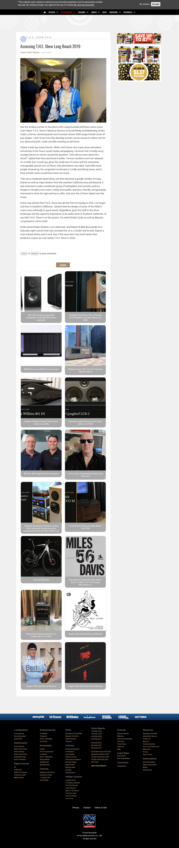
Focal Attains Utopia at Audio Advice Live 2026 (85, 527)
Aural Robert (70, 754)
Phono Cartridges (46, 739)
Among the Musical (72, 749)
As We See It (70, 752)
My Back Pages (71, 762)
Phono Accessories (46, 752)
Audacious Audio (46, 775)
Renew (145, 767)
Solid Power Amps (20, 754)
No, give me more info (84, 5)
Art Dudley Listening (73, 783)
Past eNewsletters (123, 758)
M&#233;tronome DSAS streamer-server (41, 369)
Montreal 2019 (96, 748)
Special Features (123, 733)
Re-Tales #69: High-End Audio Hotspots (41, 474)
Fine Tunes (69, 798)
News (104, 12)
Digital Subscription (150, 765)
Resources (128, 12)
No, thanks (144, 4)
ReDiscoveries (70, 767)
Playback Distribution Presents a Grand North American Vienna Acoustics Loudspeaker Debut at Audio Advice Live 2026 (41, 530)
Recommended (66, 12)
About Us (146, 741)
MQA (119, 749)
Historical (120, 747)
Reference (120, 736)
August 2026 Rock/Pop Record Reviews (85, 686)
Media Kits (146, 749)
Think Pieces (121, 744)
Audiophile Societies (150, 733)
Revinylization (70, 773)
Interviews (120, 741)
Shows (94, 12)
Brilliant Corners (71, 757)
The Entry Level (71, 793)
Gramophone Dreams (73, 759)
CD (15, 767)
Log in (24, 253)
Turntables (43, 733)
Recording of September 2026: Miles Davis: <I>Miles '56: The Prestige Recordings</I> (85, 582)
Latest (63, 265)
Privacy (145, 752)
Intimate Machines (41, 580)
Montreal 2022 (96, 745)
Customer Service (149, 744)
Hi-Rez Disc (18, 770)
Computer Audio (20, 775)
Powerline (43, 754)
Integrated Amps (20, 757)
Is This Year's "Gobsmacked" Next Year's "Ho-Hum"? (85, 475)
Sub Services (147, 770)
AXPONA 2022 (96, 736)
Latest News (123, 753)
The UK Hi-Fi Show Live (151, 747)
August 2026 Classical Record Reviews (85, 634)
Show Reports (98, 728)
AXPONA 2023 (96, 734)
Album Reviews (71, 739)
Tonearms (43, 736)
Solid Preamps (19, 752)
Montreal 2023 (96, 743)
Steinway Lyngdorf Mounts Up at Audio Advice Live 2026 (85, 422)
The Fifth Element (72, 785)
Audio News (121, 756)
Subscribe (113, 12)
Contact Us (147, 739)
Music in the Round (72, 791)
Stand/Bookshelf (20, 736)
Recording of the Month (74, 733)
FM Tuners (43, 741)
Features (69, 741)
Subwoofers (18, 739)
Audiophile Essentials (124, 739)
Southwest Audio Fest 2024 (101, 752)
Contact (86, 807)
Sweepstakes (121, 766)
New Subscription (149, 762)
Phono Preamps (20, 759)
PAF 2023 (94, 762)
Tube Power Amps (20, 749)
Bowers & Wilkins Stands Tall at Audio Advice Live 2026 (41, 422)
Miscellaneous (45, 765)
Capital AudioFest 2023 (99, 759)
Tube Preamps (19, 746)
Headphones (44, 762)
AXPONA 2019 (96, 739)
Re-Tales (68, 770)
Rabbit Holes (70, 765)
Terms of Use (147, 754)
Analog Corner (71, 780)
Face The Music (71, 796)
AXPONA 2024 (96, 731)
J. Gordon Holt (45, 777)
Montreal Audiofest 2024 (100, 754)
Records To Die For (72, 736)
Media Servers (19, 777)
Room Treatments (46, 757)
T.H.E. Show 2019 (39, 37)
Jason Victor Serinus (29, 52)
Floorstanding (19, 733)
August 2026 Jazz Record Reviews (41, 686)
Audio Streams (71, 788)
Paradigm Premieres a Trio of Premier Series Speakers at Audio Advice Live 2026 (85, 317)
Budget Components (47, 772)
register (34, 253)
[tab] (63, 264)
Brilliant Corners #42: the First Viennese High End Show (85, 370)
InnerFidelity (44, 780)
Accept (155, 4)
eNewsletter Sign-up (150, 736)
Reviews (51, 12)
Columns (81, 12)
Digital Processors (20, 772)
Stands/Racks (45, 759)
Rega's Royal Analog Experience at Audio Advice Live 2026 (41, 635)
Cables (42, 749)
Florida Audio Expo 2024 (100, 757)
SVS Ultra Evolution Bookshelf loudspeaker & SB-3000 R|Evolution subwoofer (41, 317)
